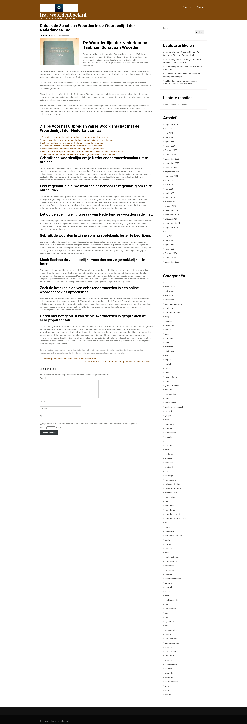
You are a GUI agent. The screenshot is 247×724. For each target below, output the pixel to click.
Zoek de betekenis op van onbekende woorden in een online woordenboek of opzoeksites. (83, 151)
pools (167, 540)
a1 (166, 282)
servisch (168, 587)
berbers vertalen (172, 312)
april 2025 (169, 193)
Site (41, 416)
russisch (168, 574)
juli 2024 (169, 232)
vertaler (168, 660)
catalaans (169, 325)
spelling (119, 350)
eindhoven (169, 351)
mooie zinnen (171, 497)
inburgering (170, 428)
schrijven (169, 583)
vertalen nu (170, 656)
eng (166, 355)
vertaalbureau (171, 638)
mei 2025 (169, 189)
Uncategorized (171, 630)
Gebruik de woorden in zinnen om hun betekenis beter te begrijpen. (72, 146)
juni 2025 (169, 184)
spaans (168, 591)
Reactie (44, 378)
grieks (167, 398)
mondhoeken (171, 493)
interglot (168, 437)
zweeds (168, 694)
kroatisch (169, 462)
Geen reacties (64, 35)
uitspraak (59, 353)
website (168, 668)
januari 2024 (170, 257)
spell (167, 596)
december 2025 (172, 159)
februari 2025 (171, 202)
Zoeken (166, 28)
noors (167, 527)
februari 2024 (171, 253)
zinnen (168, 690)
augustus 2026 (171, 124)
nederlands (170, 510)
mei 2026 (169, 137)
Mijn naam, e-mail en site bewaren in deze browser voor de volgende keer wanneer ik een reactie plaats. (89, 423)
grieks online (170, 402)
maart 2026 (170, 146)
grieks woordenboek (174, 407)
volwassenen (171, 664)
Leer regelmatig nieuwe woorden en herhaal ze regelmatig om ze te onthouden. (78, 140)
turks (167, 626)
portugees (169, 544)
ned (166, 501)
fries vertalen (171, 377)
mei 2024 (169, 240)
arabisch (169, 295)
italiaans (168, 445)
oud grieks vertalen (173, 535)
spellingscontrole (172, 600)
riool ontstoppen (172, 557)
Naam (43, 401)
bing (167, 317)
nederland (169, 505)
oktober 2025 (171, 167)
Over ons (187, 7)
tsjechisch (169, 621)
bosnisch (169, 321)
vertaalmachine (172, 643)
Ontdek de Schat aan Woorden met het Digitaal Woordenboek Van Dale (119, 361)
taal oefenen (170, 608)
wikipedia (169, 673)
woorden (169, 677)
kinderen (169, 454)
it (165, 441)
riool (167, 553)
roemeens (169, 565)
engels (168, 359)
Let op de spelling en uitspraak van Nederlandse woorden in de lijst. (72, 143)
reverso (168, 548)
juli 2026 (169, 129)
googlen (168, 390)
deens (168, 329)
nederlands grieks (173, 514)
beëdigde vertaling (173, 304)
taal (166, 604)
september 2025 (172, 172)
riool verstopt (171, 561)
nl (166, 523)
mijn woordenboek (173, 484)
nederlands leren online (175, 518)
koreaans (169, 458)
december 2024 (172, 210)
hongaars (169, 424)
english (168, 364)
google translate (172, 385)
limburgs (169, 475)
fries (167, 372)
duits (167, 342)
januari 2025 (170, 206)
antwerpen (170, 291)
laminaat (169, 467)
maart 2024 (170, 249)
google (168, 381)
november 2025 (172, 163)
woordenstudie (102, 353)
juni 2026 (169, 133)
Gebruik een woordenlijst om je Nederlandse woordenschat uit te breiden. (75, 137)
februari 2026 (171, 150)
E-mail (43, 409)
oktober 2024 (171, 219)
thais (167, 617)
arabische (169, 299)
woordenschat (171, 681)
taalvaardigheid (47, 353)
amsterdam (170, 287)
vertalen (168, 647)
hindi (167, 420)
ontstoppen (170, 531)
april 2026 (169, 141)
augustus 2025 (171, 176)
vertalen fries (171, 651)
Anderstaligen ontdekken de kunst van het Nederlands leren (68, 358)
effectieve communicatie (56, 350)
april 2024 (169, 244)
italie (167, 450)
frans (167, 368)
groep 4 (168, 411)
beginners (169, 308)
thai (166, 613)
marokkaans (170, 480)
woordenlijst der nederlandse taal (79, 353)
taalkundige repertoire (134, 350)
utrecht (168, 634)
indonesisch (170, 432)
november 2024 (172, 214)
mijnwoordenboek (173, 488)
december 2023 (172, 262)
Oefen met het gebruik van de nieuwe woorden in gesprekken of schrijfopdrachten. (79, 154)
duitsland (169, 347)
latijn (167, 471)
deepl (167, 334)
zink (167, 686)
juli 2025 (169, 180)
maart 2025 (170, 197)
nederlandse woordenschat (102, 350)
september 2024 (172, 223)
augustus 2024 (171, 227)
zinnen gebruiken (118, 353)
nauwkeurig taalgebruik (78, 350)
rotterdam (169, 570)
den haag (169, 338)
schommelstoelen (173, 578)
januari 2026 (170, 154)
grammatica (170, 394)
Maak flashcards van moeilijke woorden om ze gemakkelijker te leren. (73, 148)
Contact (201, 7)
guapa (168, 415)
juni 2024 (169, 236)
